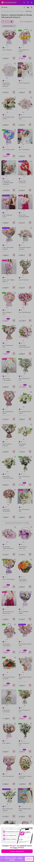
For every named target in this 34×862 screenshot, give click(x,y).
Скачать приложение (17, 851)
